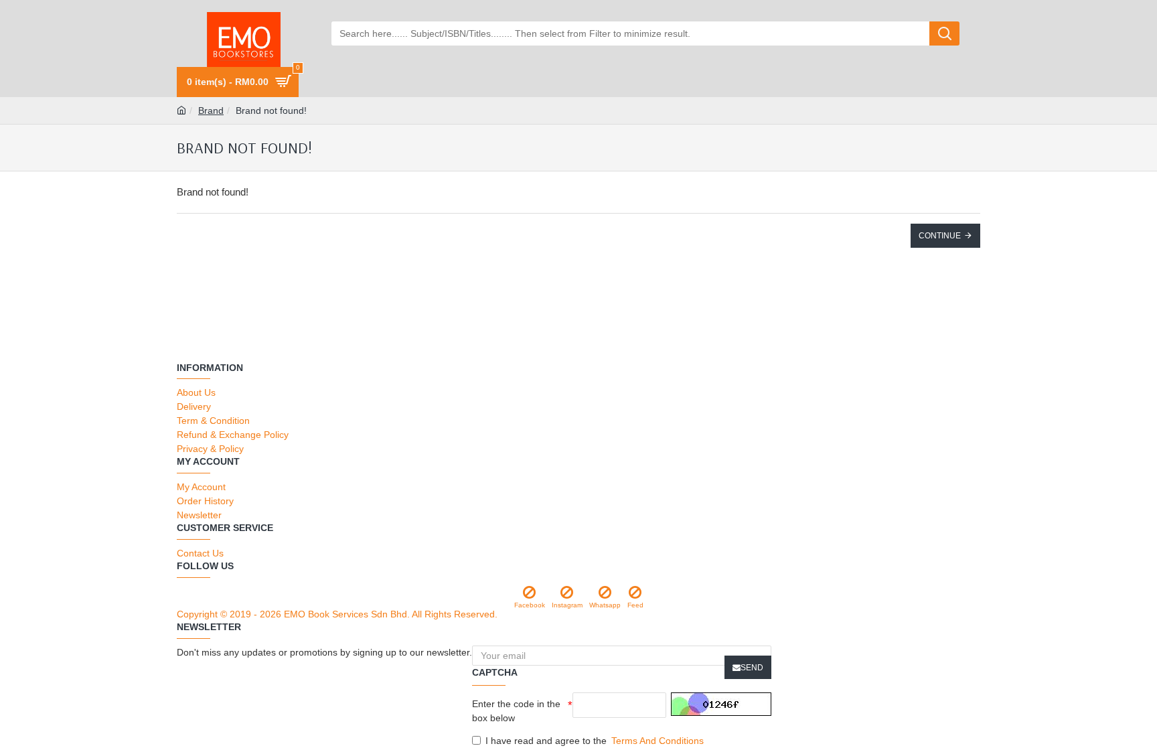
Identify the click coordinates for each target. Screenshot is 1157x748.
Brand (211, 110)
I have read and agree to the (594, 740)
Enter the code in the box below (516, 710)
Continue (940, 235)
